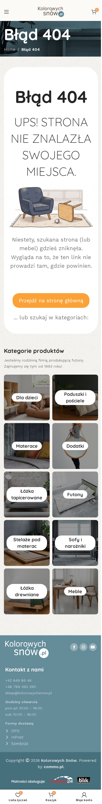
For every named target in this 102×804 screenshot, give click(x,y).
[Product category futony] (75, 494)
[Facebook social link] (74, 647)
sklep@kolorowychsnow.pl (28, 693)
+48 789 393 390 (20, 687)
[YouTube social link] (93, 647)
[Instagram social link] (83, 647)
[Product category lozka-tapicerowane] (27, 494)
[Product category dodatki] (75, 446)
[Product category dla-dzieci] (27, 397)
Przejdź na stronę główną (51, 300)
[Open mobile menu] (6, 12)
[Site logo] (51, 11)
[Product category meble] (75, 591)
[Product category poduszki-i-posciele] (75, 397)
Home (9, 49)
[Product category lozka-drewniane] (27, 591)
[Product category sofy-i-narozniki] (75, 543)
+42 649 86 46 (18, 680)
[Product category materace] (27, 446)
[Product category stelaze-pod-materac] (27, 543)
